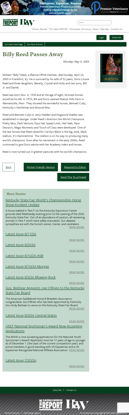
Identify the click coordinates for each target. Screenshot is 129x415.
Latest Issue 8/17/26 (21, 233)
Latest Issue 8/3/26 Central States (31, 315)
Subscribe (116, 37)
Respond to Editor (75, 167)
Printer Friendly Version (41, 167)
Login (101, 37)
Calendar (104, 29)
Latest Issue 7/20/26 (21, 360)
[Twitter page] (120, 24)
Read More (76, 227)
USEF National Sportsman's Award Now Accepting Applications (44, 328)
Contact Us (71, 390)
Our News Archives (35, 44)
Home (35, 29)
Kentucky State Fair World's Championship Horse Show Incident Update (43, 202)
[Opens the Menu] (125, 28)
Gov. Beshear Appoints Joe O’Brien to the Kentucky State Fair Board (45, 290)
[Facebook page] (115, 24)
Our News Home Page (14, 44)
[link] (35, 28)
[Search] (110, 23)
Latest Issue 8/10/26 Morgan (27, 266)
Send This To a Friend (73, 177)
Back (8, 167)
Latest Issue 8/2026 (20, 244)
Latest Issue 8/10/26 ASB (24, 255)
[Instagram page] (124, 24)
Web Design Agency (32, 413)
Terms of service (12, 413)
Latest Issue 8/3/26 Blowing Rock (31, 277)
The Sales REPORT (58, 29)
